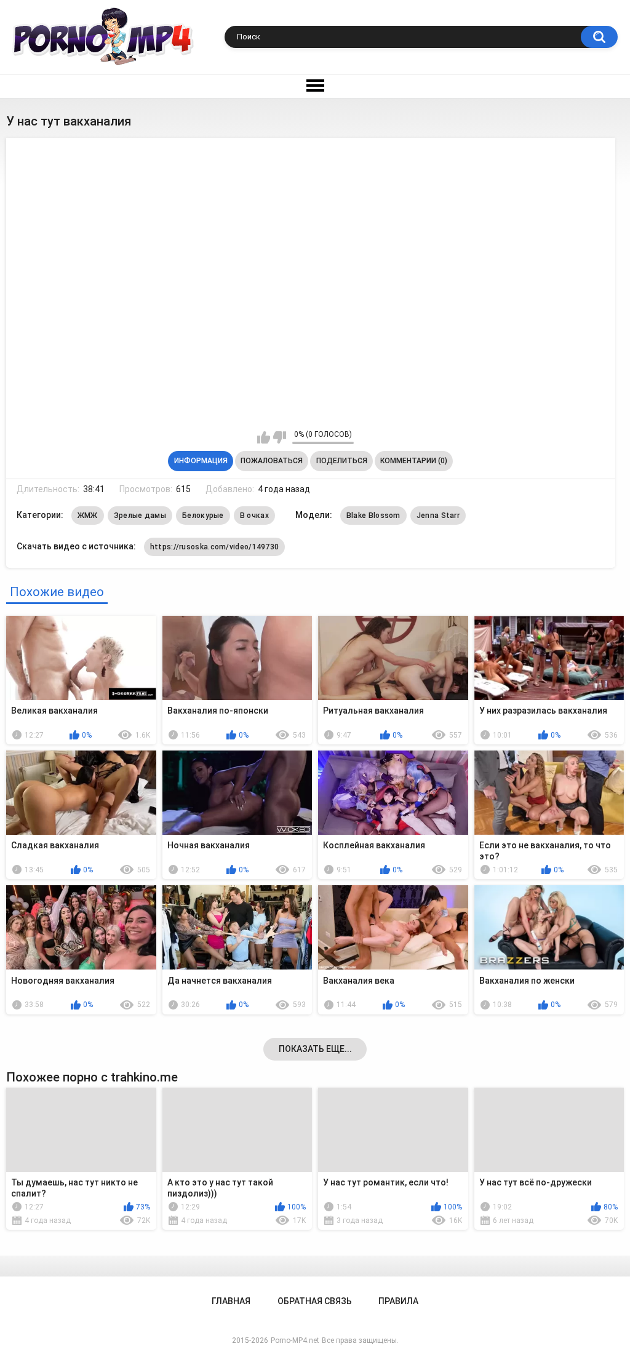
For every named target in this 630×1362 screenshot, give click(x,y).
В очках (254, 515)
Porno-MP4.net (295, 1340)
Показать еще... (315, 1049)
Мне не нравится (279, 437)
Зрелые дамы (140, 515)
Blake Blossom (373, 515)
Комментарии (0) (413, 460)
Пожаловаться (272, 460)
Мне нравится (263, 437)
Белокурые (203, 515)
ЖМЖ (88, 515)
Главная (231, 1301)
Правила (398, 1301)
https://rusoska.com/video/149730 (214, 547)
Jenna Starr (438, 515)
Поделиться (341, 460)
